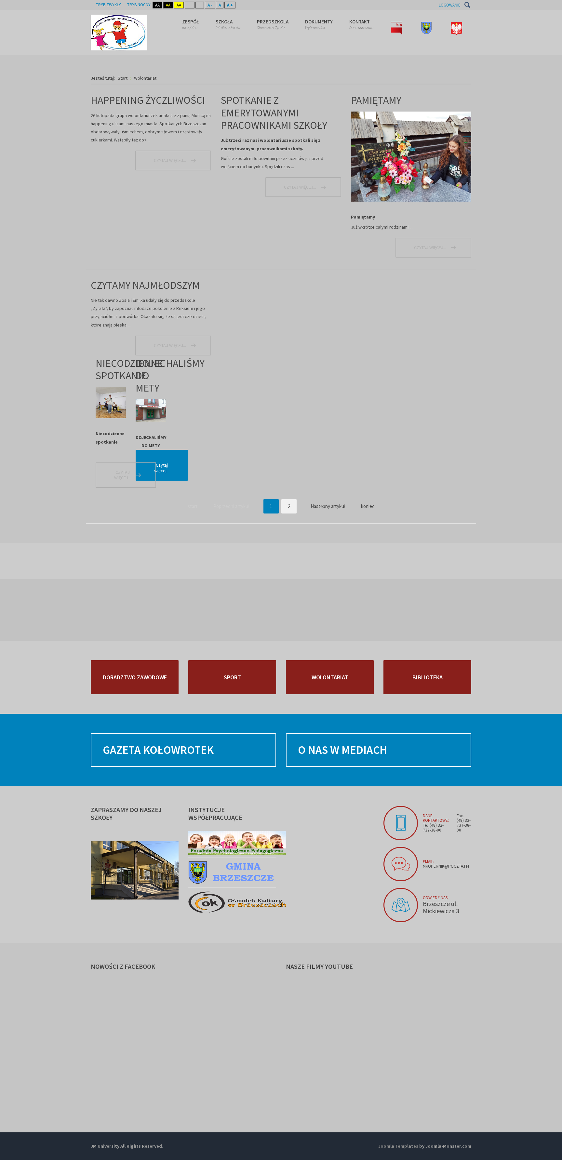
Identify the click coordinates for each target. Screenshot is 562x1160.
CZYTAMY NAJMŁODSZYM (145, 285)
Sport (232, 677)
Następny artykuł (328, 506)
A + (230, 5)
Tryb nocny (139, 4)
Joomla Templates (398, 1146)
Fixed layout (189, 5)
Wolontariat (330, 677)
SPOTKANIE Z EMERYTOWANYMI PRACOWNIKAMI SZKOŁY (274, 113)
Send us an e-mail (400, 864)
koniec (367, 506)
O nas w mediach (342, 750)
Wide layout (199, 5)
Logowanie (450, 5)
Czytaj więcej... (170, 160)
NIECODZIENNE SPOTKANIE (129, 369)
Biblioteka (427, 677)
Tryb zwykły (108, 4)
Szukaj (467, 5)
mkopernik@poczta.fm (446, 866)
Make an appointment (400, 823)
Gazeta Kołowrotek (158, 750)
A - (209, 5)
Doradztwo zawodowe (135, 677)
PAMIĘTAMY (376, 100)
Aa (157, 5)
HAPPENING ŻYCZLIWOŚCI (148, 100)
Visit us (400, 905)
